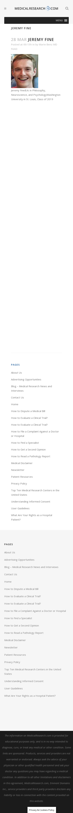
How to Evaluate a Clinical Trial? (29, 418)
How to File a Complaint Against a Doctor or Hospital (35, 611)
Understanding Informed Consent (30, 501)
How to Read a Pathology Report (30, 456)
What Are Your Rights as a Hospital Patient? (30, 695)
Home (14, 404)
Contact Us (17, 397)
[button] (59, 20)
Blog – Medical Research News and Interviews (31, 567)
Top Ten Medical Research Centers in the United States (32, 671)
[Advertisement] (36, 227)
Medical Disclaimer (22, 463)
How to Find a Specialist (25, 442)
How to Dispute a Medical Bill (28, 411)
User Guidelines (20, 508)
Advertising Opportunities (26, 379)
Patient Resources (22, 476)
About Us (16, 372)
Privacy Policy (19, 483)
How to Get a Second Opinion (28, 449)
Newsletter (17, 470)
